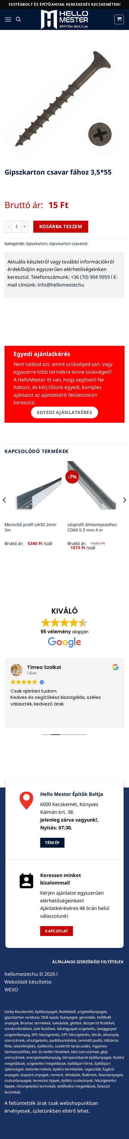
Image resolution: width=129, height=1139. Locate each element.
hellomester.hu (21, 974)
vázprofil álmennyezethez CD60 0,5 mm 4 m (92, 527)
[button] (8, 19)
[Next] (124, 512)
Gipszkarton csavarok (68, 243)
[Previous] (4, 512)
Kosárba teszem (60, 226)
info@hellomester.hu (61, 284)
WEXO (11, 989)
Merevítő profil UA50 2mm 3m (30, 527)
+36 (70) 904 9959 (90, 277)
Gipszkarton (36, 243)
